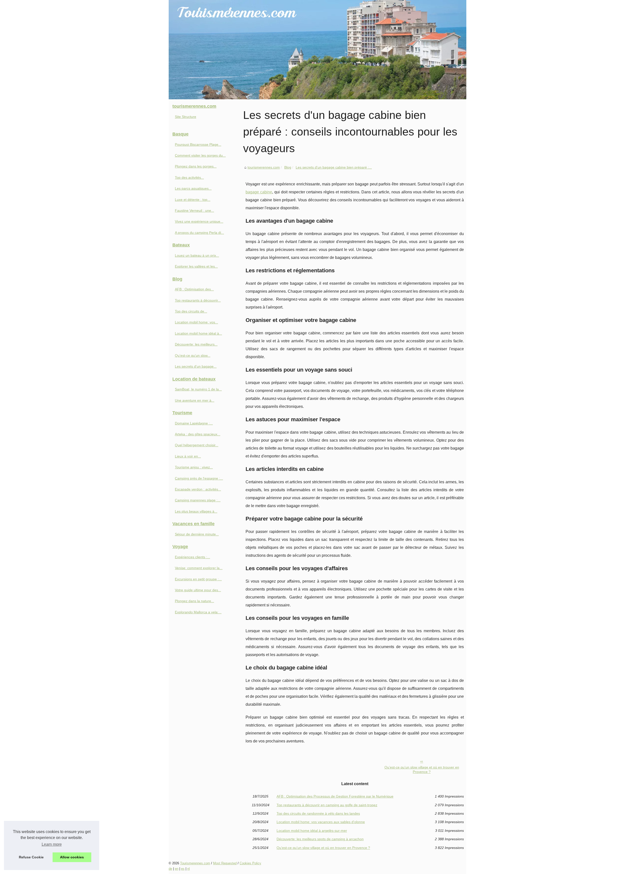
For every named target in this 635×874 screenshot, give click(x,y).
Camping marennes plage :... (198, 500)
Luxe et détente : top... (192, 200)
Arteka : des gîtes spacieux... (197, 434)
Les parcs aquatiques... (193, 188)
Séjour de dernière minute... (197, 534)
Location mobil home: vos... (196, 322)
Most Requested (225, 863)
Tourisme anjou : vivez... (194, 467)
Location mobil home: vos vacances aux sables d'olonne (321, 822)
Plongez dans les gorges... (196, 166)
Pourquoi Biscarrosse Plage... (198, 144)
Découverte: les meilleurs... (196, 344)
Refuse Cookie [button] (31, 857)
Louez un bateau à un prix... (197, 255)
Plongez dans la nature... (194, 601)
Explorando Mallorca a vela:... (198, 612)
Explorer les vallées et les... (196, 266)
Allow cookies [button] (72, 857)
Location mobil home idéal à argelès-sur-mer (312, 830)
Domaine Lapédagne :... (194, 423)
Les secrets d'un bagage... (196, 366)
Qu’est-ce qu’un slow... (192, 355)
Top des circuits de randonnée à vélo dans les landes (318, 813)
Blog (287, 167)
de (170, 869)
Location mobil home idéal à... (198, 333)
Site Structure (185, 117)
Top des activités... (189, 177)
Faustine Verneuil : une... (194, 210)
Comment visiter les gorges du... (200, 155)
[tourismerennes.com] (317, 49)
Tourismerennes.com (195, 863)
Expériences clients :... (192, 557)
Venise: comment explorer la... (198, 568)
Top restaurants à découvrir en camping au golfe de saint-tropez (327, 805)
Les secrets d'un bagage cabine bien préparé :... (334, 167)
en (176, 869)
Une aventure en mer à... (194, 400)
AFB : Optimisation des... (194, 289)
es (183, 869)
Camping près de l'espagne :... (199, 478)
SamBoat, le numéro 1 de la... (198, 389)
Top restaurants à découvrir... (198, 300)
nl (188, 869)
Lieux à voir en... (188, 456)
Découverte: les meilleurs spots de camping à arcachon (320, 839)
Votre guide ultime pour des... (198, 590)
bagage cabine (259, 192)
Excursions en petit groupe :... (198, 579)
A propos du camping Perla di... (199, 233)
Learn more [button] (52, 844)
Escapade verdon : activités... (198, 489)
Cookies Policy (250, 863)
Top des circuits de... (191, 311)
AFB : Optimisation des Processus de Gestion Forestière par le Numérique (335, 796)
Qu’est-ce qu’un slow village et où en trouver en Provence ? (421, 769)
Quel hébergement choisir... (196, 445)
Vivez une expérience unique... (199, 221)
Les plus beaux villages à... (196, 511)
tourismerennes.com (264, 167)
